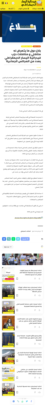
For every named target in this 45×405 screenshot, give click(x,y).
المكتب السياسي (26, 231)
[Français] (6, 3)
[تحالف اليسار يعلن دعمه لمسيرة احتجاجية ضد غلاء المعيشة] (8, 389)
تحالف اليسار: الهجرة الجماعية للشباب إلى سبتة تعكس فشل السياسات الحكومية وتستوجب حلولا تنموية (29, 354)
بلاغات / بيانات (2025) (8, 281)
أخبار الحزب (10, 277)
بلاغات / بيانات (36, 46)
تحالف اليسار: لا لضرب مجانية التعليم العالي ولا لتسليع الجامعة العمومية (29, 305)
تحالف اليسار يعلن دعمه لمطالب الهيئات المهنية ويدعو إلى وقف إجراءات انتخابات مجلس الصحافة (30, 289)
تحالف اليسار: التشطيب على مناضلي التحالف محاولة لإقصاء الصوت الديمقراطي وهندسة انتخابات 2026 (29, 371)
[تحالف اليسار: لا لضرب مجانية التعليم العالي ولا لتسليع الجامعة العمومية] (8, 307)
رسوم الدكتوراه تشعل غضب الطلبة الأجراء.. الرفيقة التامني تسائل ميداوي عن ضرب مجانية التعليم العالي (29, 321)
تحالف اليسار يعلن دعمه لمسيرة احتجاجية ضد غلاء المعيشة (29, 387)
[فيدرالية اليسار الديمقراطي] (30, 3)
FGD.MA (39, 68)
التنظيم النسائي (9, 279)
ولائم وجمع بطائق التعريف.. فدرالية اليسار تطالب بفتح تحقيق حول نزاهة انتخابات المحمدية (29, 337)
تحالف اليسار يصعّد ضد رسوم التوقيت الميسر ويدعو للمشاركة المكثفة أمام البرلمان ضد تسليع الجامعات (31, 272)
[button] (2, 3)
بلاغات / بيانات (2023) (27, 46)
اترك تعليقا (6, 247)
